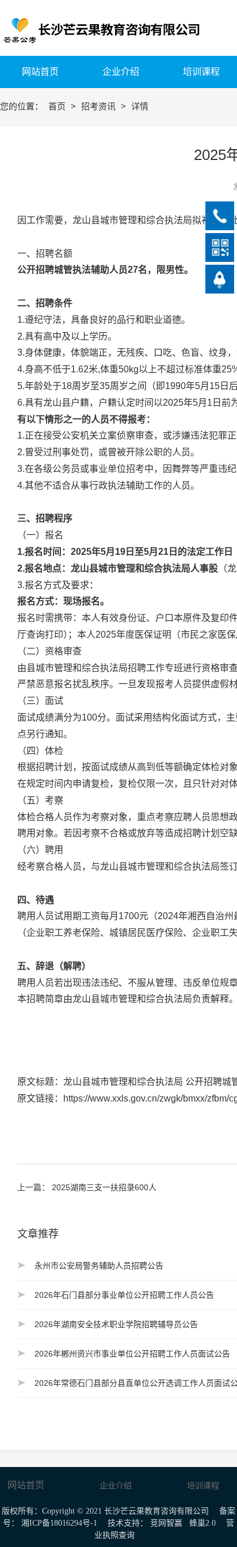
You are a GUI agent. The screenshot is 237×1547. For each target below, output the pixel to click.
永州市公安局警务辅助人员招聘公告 (99, 1265)
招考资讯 (99, 106)
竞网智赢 (166, 1523)
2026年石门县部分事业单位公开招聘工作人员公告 (124, 1295)
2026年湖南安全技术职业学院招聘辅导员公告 (116, 1324)
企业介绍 (116, 1485)
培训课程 (203, 1485)
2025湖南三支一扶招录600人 (104, 1187)
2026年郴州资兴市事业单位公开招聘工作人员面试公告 (132, 1353)
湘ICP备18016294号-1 (59, 1523)
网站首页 (25, 1485)
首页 (58, 106)
